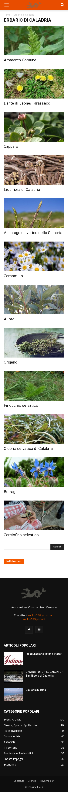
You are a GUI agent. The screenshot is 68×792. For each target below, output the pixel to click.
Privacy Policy (47, 780)
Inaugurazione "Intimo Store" (44, 653)
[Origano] (34, 343)
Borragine (12, 491)
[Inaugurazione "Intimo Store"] (13, 658)
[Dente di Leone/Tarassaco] (34, 84)
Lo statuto (19, 780)
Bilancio (32, 780)
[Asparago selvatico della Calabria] (34, 213)
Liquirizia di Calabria (22, 189)
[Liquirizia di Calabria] (34, 170)
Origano (10, 362)
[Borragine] (34, 472)
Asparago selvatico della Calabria (33, 232)
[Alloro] (34, 299)
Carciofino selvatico (21, 535)
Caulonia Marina (36, 689)
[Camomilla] (34, 256)
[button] (6, 5)
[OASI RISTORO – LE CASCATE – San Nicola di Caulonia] (13, 676)
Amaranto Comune (20, 60)
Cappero (11, 146)
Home (7, 14)
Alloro (9, 319)
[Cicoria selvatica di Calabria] (34, 429)
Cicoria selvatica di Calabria (28, 448)
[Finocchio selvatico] (34, 386)
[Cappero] (34, 127)
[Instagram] (39, 629)
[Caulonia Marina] (13, 694)
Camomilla (13, 276)
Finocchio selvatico (21, 405)
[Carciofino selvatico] (34, 515)
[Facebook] (29, 630)
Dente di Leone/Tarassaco (27, 103)
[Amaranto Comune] (34, 40)
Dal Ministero (14, 561)
